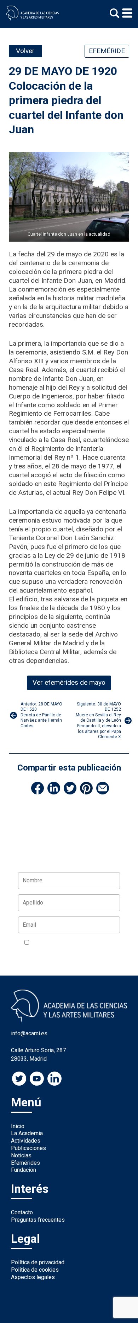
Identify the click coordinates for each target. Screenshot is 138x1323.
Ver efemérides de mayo (69, 682)
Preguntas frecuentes (38, 1219)
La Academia (27, 1133)
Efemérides (25, 1162)
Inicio (17, 1126)
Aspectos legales (33, 1277)
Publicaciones (28, 1148)
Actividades (25, 1140)
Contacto (22, 1212)
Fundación (23, 1170)
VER (29, 951)
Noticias (21, 1155)
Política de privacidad (37, 1262)
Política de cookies (35, 1269)
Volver (25, 51)
